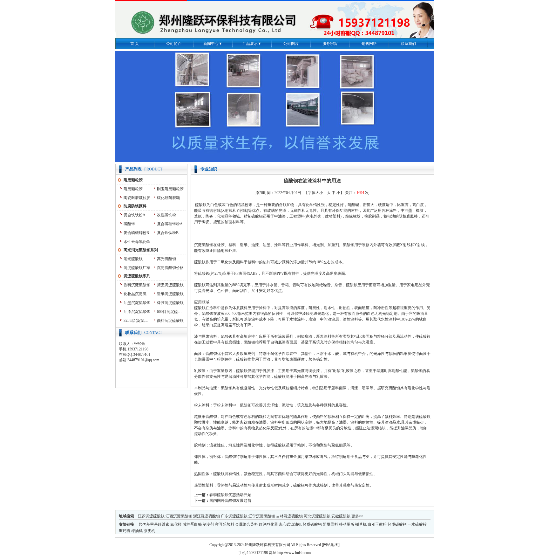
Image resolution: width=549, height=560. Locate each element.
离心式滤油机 (290, 524)
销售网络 (369, 43)
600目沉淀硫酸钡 (170, 311)
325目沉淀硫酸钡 (137, 320)
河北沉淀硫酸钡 (317, 516)
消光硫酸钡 (133, 259)
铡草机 (361, 524)
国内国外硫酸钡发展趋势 (230, 500)
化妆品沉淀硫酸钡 (137, 294)
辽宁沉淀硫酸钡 (261, 516)
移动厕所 (346, 524)
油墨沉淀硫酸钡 (137, 303)
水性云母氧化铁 (137, 241)
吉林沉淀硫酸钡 (289, 516)
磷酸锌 (129, 224)
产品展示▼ (251, 43)
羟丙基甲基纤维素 (154, 524)
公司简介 (173, 43)
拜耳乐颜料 (224, 524)
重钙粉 (124, 531)
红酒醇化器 (268, 524)
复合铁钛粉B (168, 233)
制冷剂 (208, 524)
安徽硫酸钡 (340, 516)
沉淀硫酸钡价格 (170, 268)
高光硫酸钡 (166, 259)
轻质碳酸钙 (312, 524)
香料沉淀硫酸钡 (137, 285)
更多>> (357, 516)
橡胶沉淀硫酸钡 (170, 303)
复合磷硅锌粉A (170, 224)
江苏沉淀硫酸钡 (151, 516)
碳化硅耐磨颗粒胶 (170, 198)
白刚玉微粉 (377, 524)
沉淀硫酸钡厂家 (137, 268)
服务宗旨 (330, 43)
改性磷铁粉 (166, 215)
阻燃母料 (330, 524)
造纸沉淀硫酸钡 (170, 294)
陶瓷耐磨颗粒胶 (137, 198)
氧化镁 (176, 524)
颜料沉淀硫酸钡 (170, 320)
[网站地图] (331, 545)
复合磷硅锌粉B (136, 233)
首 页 (134, 43)
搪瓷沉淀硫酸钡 (170, 285)
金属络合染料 (246, 524)
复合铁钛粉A (135, 215)
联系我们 (408, 43)
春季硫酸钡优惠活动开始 (230, 495)
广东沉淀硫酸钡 (234, 516)
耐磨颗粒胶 (133, 189)
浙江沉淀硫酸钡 (206, 516)
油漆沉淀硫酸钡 (137, 311)
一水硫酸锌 (417, 524)
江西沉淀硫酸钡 (179, 516)
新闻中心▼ (212, 43)
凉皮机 (149, 531)
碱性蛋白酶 (192, 524)
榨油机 (137, 531)
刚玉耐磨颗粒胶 (170, 189)
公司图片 (291, 43)
